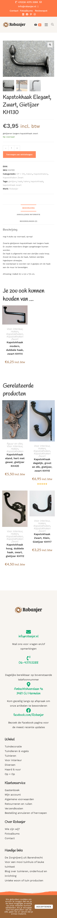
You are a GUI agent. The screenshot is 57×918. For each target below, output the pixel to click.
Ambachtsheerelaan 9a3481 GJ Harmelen (28, 691)
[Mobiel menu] (45, 24)
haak (20, 181)
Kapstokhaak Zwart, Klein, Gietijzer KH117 (42, 538)
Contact (14, 10)
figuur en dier (14, 443)
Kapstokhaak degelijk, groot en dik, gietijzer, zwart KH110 (42, 465)
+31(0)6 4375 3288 (27, 2)
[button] (50, 44)
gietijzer (12, 181)
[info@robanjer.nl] (28, 631)
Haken (29, 174)
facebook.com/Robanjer (28, 715)
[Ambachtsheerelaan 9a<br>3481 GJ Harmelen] (28, 684)
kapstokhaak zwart (12, 185)
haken (26, 181)
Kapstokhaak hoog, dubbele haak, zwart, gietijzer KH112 (15, 550)
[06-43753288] (28, 658)
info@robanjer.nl (28, 636)
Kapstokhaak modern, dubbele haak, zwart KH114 (15, 348)
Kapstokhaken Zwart (13, 177)
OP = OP (20, 174)
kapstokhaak (37, 181)
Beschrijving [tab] (28, 208)
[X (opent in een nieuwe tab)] (23, 14)
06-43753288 (28, 663)
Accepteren (43, 907)
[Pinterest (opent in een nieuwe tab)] (31, 14)
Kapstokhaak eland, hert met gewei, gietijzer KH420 (15, 460)
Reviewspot (41, 10)
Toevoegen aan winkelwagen (19, 154)
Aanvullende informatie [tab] (28, 214)
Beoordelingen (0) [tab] (28, 221)
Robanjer (13, 189)
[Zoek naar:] (51, 24)
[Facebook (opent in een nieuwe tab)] (27, 14)
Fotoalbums (26, 10)
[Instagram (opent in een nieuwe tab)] (34, 14)
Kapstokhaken (41, 174)
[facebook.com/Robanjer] (28, 710)
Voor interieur (14, 328)
